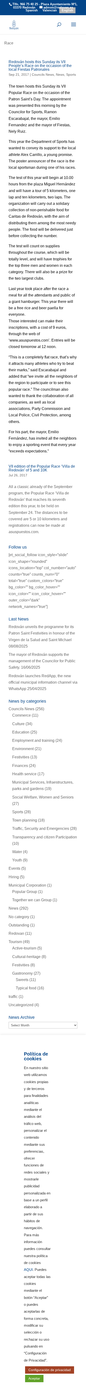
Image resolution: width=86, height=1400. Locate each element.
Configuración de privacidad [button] (49, 1370)
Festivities (20, 757)
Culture (18, 724)
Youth (17, 860)
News (60, 74)
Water (17, 852)
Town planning (24, 820)
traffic (13, 997)
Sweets (22, 980)
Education (20, 732)
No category (19, 917)
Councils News (43, 74)
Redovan (16, 933)
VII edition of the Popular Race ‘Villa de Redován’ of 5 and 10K (42, 468)
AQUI (28, 1270)
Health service (24, 774)
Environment (23, 749)
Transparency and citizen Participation (44, 837)
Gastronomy (22, 973)
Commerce (21, 715)
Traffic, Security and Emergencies (40, 829)
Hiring (14, 877)
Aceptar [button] (34, 1378)
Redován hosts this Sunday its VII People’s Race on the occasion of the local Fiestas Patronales (40, 65)
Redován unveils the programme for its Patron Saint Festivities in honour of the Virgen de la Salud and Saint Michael (42, 633)
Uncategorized (21, 1005)
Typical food (26, 988)
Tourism (15, 942)
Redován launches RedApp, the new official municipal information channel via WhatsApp (43, 682)
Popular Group (24, 892)
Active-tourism (24, 948)
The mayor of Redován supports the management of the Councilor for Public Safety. (42, 661)
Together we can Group (32, 900)
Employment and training (33, 740)
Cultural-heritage (26, 957)
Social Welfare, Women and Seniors (43, 797)
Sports (71, 74)
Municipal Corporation (27, 885)
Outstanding (19, 925)
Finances (20, 766)
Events (14, 868)
